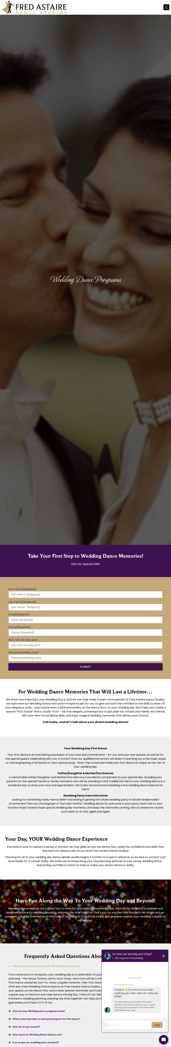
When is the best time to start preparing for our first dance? (46, 1018)
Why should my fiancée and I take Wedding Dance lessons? (46, 966)
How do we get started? (26, 1026)
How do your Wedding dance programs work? (39, 1011)
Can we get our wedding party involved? (36, 1042)
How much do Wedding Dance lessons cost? (37, 1034)
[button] (85, 966)
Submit (85, 666)
